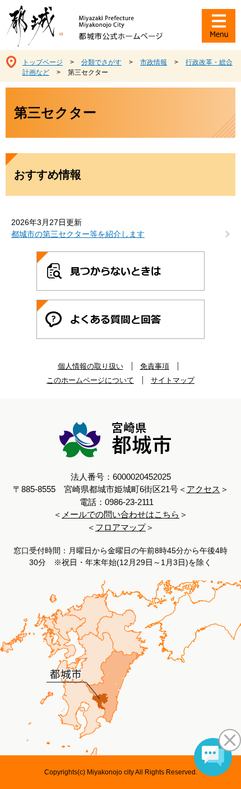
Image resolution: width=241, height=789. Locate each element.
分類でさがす (101, 62)
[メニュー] (218, 26)
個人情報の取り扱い (90, 366)
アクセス (203, 489)
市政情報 (153, 62)
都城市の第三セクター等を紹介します (78, 234)
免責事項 (154, 366)
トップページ (42, 62)
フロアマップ (120, 527)
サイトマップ (172, 380)
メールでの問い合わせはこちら (120, 514)
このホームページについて (90, 380)
